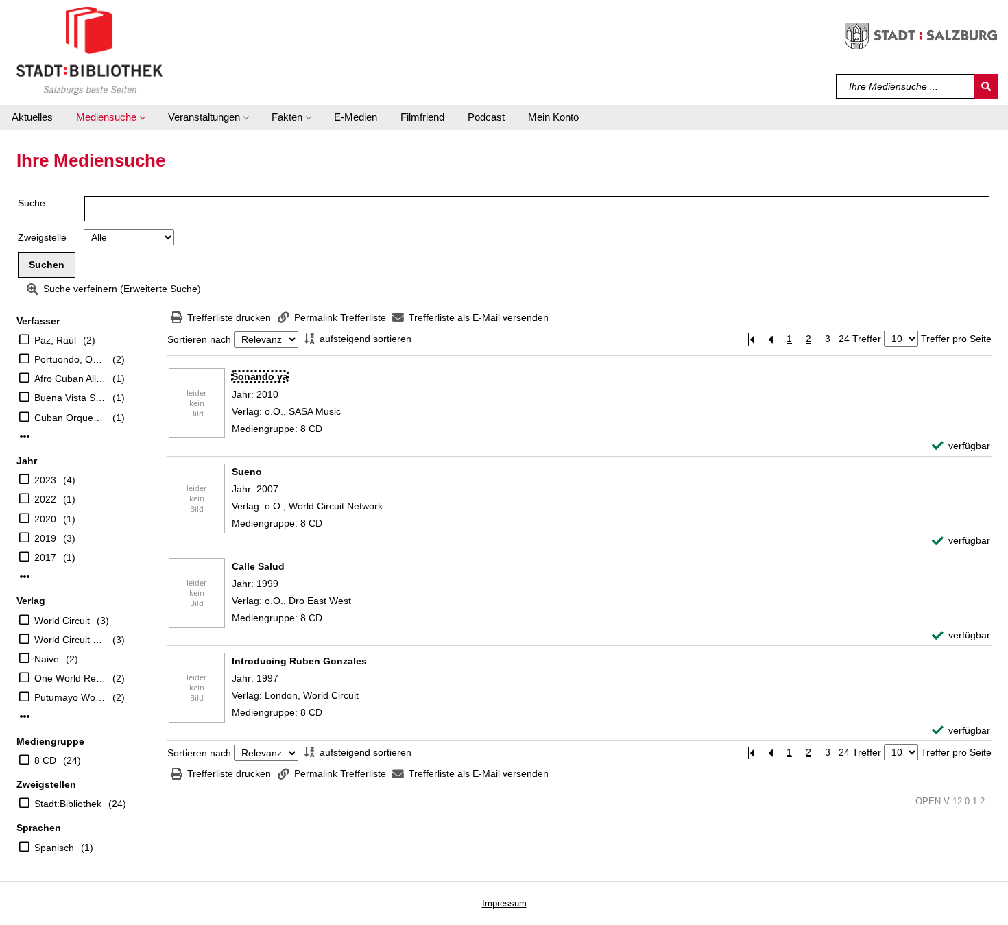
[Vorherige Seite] (770, 339)
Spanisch (54, 847)
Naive (46, 658)
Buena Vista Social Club (70, 397)
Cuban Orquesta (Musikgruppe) (70, 417)
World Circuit (62, 620)
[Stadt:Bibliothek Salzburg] (89, 50)
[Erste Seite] (751, 339)
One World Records (70, 678)
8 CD (45, 760)
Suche (31, 202)
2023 (45, 479)
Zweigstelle (42, 237)
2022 (45, 499)
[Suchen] (986, 86)
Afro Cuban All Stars (70, 378)
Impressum (504, 903)
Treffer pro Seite (956, 338)
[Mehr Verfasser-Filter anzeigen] (24, 437)
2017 (45, 557)
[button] (110, 117)
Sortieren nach (199, 339)
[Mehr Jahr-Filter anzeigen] (24, 576)
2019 (45, 538)
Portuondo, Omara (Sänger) (70, 359)
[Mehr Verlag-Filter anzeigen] (24, 716)
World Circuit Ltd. (70, 639)
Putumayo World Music (70, 697)
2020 (45, 519)
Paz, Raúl (55, 340)
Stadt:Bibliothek (67, 803)
